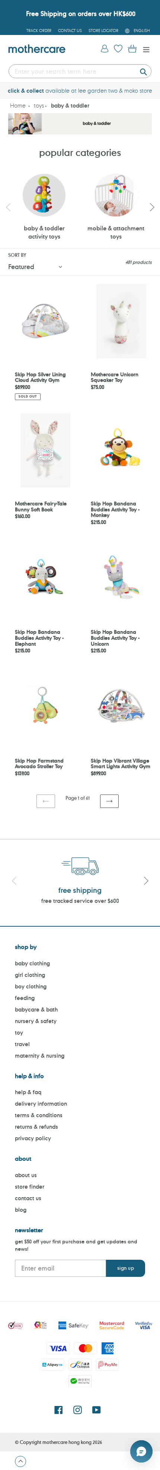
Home (18, 105)
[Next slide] (152, 207)
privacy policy (33, 1138)
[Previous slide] (8, 207)
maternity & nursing (39, 1055)
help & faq (28, 1092)
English (142, 30)
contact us (28, 1198)
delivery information (41, 1103)
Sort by (17, 255)
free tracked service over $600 (80, 900)
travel (22, 1044)
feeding (25, 997)
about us (26, 1175)
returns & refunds (36, 1126)
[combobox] (80, 71)
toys (39, 105)
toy (19, 1032)
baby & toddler (70, 105)
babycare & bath (36, 1009)
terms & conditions (39, 1115)
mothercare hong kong (67, 1442)
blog (20, 1209)
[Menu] (144, 48)
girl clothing (30, 974)
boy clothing (31, 986)
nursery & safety (36, 1021)
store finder (29, 1186)
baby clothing (32, 963)
